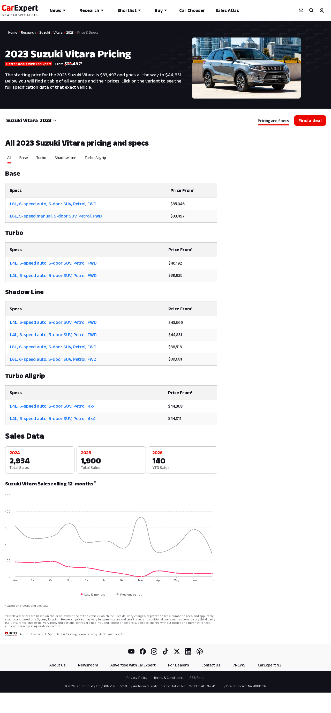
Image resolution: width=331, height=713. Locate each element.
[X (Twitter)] (177, 651)
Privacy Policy (136, 678)
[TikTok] (165, 651)
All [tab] (9, 157)
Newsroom (88, 665)
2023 (70, 32)
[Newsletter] (301, 10)
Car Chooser (192, 10)
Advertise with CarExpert (133, 665)
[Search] (311, 10)
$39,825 (175, 275)
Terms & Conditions (168, 678)
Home (12, 32)
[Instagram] (154, 651)
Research (89, 10)
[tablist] (111, 159)
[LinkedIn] (188, 651)
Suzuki (44, 32)
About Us (57, 665)
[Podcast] (200, 651)
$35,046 (177, 203)
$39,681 (175, 359)
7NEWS (239, 665)
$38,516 (175, 346)
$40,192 (175, 263)
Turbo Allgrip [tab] (95, 157)
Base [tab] (23, 157)
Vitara (58, 32)
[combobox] (48, 120)
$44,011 (174, 418)
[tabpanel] (111, 294)
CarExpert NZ (270, 665)
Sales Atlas (227, 10)
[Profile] (322, 10)
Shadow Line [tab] (65, 157)
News (55, 10)
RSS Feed (197, 678)
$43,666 (175, 322)
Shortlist (127, 10)
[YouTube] (131, 651)
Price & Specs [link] (88, 32)
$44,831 (175, 334)
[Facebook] (143, 651)
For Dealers (178, 665)
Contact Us (210, 665)
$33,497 (177, 216)
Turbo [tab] (41, 157)
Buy (159, 10)
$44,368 (175, 406)
